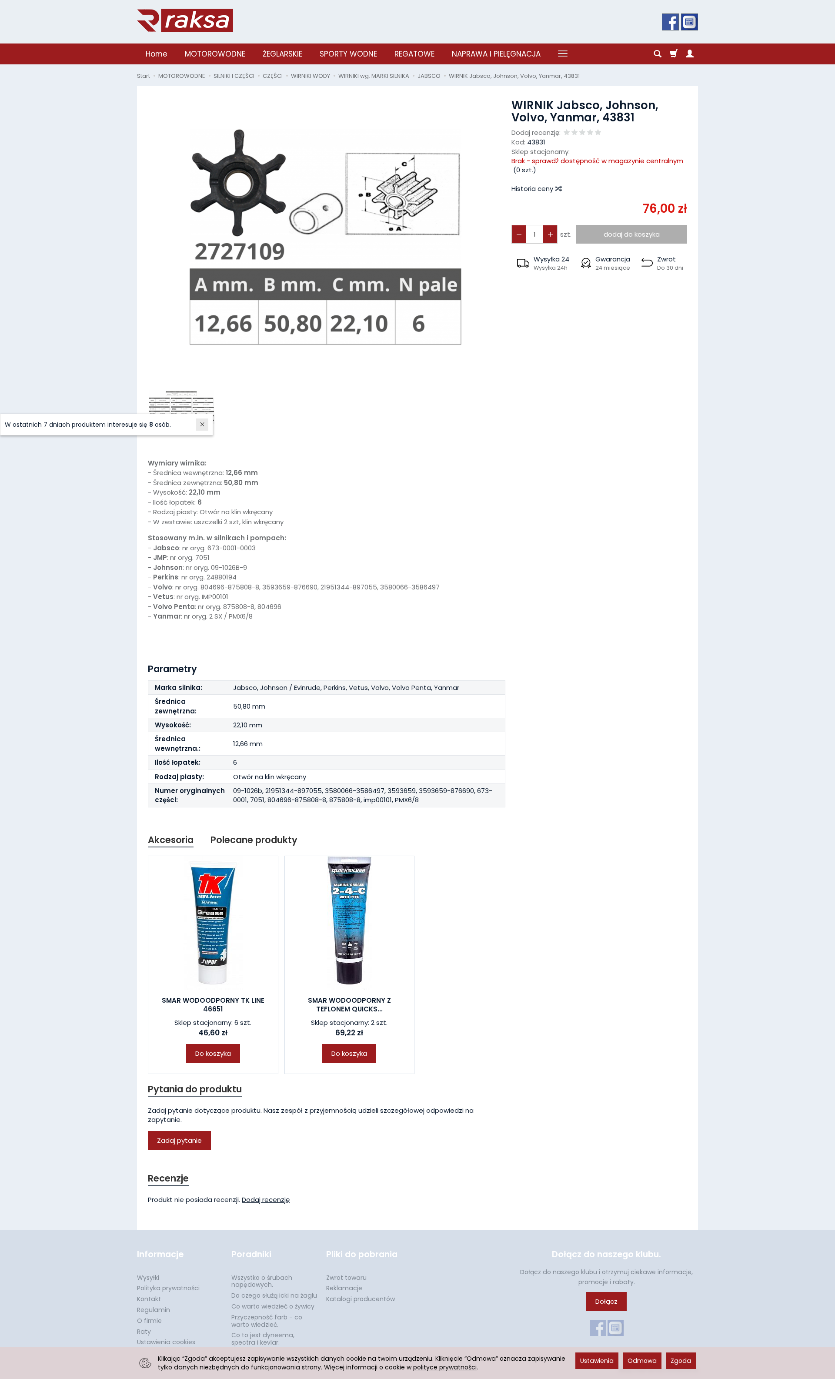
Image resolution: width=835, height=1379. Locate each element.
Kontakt (149, 1299)
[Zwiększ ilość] (518, 234)
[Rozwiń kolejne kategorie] (562, 54)
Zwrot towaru (346, 1277)
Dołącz (606, 1301)
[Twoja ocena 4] (590, 132)
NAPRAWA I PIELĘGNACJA (496, 54)
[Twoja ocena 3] (582, 132)
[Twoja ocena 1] (567, 132)
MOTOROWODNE (215, 54)
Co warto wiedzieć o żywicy (272, 1306)
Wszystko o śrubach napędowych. (261, 1281)
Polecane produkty (253, 839)
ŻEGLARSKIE (282, 54)
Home (156, 54)
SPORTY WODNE (348, 54)
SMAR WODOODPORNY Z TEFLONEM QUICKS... (349, 1005)
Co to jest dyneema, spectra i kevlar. (262, 1339)
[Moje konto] (689, 54)
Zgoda (681, 1360)
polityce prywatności (445, 1367)
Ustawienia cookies (166, 1342)
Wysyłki (148, 1277)
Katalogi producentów (360, 1299)
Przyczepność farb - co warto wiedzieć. (266, 1321)
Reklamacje (344, 1288)
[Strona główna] (185, 20)
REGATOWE (414, 54)
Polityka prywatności (168, 1288)
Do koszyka (213, 1053)
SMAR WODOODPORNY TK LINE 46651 (213, 1005)
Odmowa (642, 1360)
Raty (144, 1331)
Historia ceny (533, 188)
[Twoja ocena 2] (574, 132)
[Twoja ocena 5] (598, 132)
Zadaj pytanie (179, 1140)
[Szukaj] (657, 54)
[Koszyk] (673, 54)
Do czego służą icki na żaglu (274, 1295)
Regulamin (153, 1309)
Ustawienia (597, 1360)
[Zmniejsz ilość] (550, 234)
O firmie (149, 1320)
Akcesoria (171, 839)
